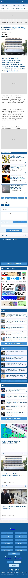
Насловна (14, 565)
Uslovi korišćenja (4, 222)
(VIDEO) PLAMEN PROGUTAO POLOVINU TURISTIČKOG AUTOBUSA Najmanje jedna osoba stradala (14, 179)
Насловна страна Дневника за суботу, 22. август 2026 (14, 289)
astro (12, 8)
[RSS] (18, 570)
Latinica (10, 562)
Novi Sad (21, 539)
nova (3, 198)
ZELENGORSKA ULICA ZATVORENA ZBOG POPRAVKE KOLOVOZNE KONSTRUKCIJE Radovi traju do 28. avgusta (14, 358)
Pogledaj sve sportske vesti (14, 418)
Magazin (21, 546)
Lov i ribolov (7, 550)
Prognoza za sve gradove (14, 263)
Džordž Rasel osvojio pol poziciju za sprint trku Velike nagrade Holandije (14, 390)
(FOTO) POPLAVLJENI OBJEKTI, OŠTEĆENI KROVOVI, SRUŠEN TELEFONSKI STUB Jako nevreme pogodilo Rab (14, 189)
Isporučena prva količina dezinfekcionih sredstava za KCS (14, 471)
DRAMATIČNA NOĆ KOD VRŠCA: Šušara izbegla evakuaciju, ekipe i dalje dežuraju (14, 315)
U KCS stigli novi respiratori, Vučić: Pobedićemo (14, 504)
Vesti (2, 5)
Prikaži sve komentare (14, 230)
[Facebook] (9, 570)
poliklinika (21, 198)
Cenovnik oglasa (9, 572)
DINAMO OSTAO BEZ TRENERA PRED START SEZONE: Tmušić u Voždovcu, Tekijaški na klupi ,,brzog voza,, (14, 414)
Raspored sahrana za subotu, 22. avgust (14, 353)
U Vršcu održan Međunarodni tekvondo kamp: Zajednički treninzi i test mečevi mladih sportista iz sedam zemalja (14, 327)
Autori (22, 572)
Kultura (7, 546)
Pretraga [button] (23, 1)
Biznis (14, 5)
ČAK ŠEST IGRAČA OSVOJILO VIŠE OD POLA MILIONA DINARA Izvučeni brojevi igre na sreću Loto (14, 159)
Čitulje (14, 553)
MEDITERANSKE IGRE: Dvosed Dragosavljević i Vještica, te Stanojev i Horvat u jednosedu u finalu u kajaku (14, 396)
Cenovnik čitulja (16, 572)
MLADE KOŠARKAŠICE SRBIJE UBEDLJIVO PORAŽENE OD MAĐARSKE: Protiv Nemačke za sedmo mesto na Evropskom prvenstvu (14, 402)
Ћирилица (17, 562)
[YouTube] (16, 570)
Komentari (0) (5, 36)
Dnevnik (5, 34)
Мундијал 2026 (19, 8)
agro (7, 8)
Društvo (19, 5)
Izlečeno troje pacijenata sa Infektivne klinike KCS (14, 439)
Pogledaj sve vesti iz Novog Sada (14, 381)
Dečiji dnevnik (20, 550)
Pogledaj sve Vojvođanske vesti (14, 343)
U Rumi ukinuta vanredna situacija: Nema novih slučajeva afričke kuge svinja (14, 333)
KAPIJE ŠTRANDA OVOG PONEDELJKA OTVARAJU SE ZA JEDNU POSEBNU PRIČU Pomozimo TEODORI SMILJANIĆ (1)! (14, 376)
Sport (25, 5)
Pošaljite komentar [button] (20, 222)
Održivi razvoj (20, 543)
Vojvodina (7, 543)
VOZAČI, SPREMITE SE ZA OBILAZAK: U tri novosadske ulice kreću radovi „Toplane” (14, 370)
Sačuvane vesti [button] (20, 1)
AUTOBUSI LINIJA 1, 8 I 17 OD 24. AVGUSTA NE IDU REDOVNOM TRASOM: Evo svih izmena (14, 364)
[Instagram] (12, 570)
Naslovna (3, 22)
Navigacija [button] (26, 1)
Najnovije (8, 5)
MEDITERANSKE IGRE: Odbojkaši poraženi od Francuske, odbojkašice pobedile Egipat (14, 408)
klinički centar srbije (11, 198)
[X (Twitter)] (14, 570)
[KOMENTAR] (6, 235)
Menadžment (3, 572)
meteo (3, 8)
